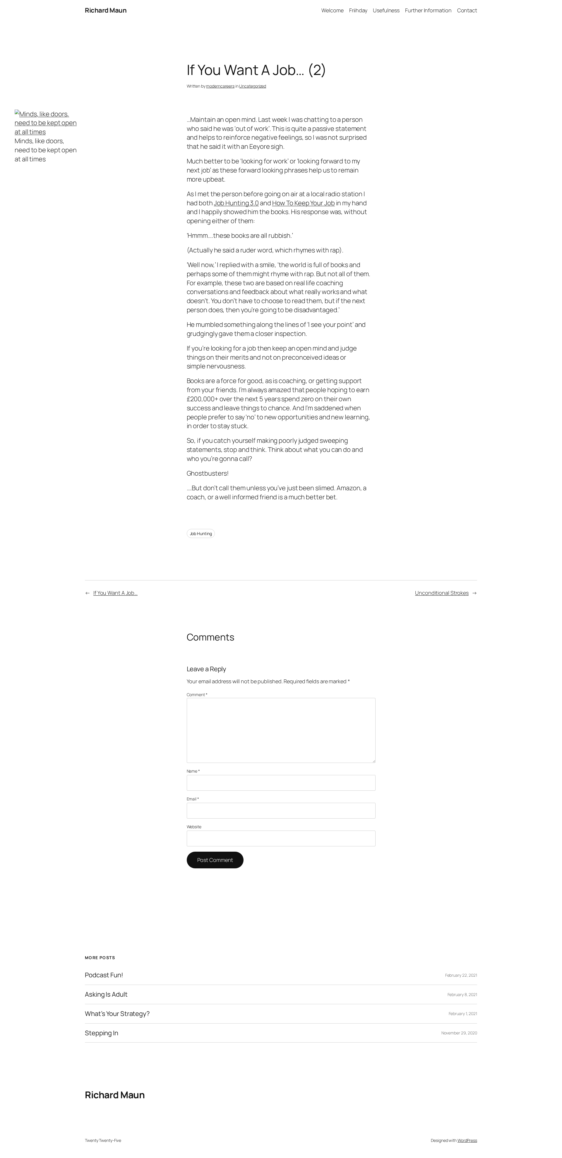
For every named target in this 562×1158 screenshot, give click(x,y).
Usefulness (386, 10)
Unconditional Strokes (442, 592)
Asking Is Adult (106, 994)
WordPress (467, 1140)
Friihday (358, 10)
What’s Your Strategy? (117, 1013)
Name (193, 771)
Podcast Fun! (104, 975)
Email (193, 799)
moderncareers (220, 86)
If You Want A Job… (115, 592)
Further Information (428, 10)
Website (194, 826)
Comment (197, 694)
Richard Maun (105, 10)
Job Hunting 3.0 (236, 203)
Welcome (332, 10)
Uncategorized (252, 86)
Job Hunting (201, 533)
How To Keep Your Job (303, 203)
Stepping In (101, 1033)
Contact (467, 10)
